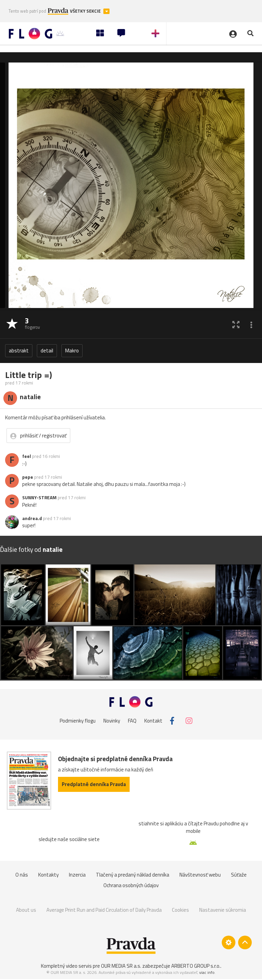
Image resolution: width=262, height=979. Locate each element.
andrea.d (32, 518)
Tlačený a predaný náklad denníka (132, 874)
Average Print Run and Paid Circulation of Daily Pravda (104, 909)
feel (26, 456)
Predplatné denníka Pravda (94, 784)
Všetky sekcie (86, 11)
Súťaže (239, 874)
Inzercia (77, 874)
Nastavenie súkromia (222, 909)
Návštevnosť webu (200, 874)
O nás (21, 874)
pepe (27, 477)
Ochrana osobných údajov (131, 885)
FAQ (132, 721)
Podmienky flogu (78, 721)
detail (47, 350)
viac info (207, 972)
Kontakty (48, 874)
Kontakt (153, 721)
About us (26, 909)
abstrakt (19, 350)
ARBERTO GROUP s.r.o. (195, 966)
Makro (72, 350)
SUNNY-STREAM (39, 497)
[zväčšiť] (235, 324)
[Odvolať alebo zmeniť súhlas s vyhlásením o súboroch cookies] (228, 942)
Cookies (180, 909)
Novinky (111, 721)
